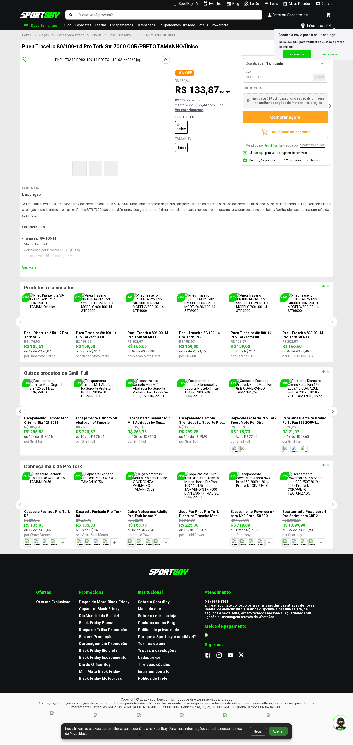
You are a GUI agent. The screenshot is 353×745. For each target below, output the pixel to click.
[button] (79, 168)
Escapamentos (121, 25)
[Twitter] (244, 655)
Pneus (203, 25)
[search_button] (70, 15)
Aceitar (278, 731)
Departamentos (44, 26)
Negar (258, 731)
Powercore (220, 25)
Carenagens (146, 25)
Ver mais (29, 268)
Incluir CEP (297, 54)
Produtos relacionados (49, 288)
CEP (248, 71)
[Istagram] (221, 655)
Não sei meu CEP (254, 87)
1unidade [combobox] (274, 63)
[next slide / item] (330, 106)
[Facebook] (210, 655)
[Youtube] (232, 655)
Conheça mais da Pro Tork (53, 466)
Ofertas (101, 25)
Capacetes (83, 25)
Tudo (67, 25)
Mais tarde (330, 54)
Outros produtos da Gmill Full (56, 373)
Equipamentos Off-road (177, 25)
